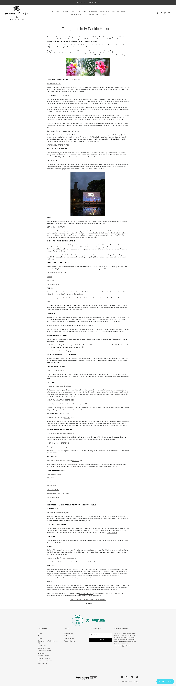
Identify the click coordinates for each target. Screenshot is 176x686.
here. (81, 310)
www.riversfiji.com (59, 370)
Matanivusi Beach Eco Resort (102, 298)
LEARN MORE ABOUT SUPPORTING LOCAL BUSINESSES (88, 599)
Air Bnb (49, 501)
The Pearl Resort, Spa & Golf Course (58, 493)
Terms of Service (69, 641)
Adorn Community (44, 658)
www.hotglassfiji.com (62, 513)
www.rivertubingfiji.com (63, 386)
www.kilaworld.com (69, 433)
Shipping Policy (69, 638)
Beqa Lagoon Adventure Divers (56, 272)
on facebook (73, 562)
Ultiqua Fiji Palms (52, 478)
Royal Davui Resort (53, 489)
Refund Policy (68, 636)
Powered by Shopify (133, 681)
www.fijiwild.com (112, 532)
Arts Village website (118, 155)
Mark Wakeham (78, 221)
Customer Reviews (44, 648)
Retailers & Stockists (44, 651)
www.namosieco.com (71, 558)
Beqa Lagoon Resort (53, 284)
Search (40, 636)
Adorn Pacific (124, 681)
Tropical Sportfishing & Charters (118, 233)
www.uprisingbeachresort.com (71, 447)
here (97, 115)
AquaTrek (49, 276)
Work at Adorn (42, 663)
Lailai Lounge (118, 245)
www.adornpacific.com (54, 83)
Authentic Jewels (43, 656)
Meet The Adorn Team (45, 661)
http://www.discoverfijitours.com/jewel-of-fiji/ (73, 404)
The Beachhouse (71, 298)
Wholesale (41, 653)
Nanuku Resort (51, 486)
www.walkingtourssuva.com (112, 587)
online (92, 166)
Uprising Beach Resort (54, 474)
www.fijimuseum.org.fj (86, 593)
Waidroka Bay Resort (84, 298)
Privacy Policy (68, 633)
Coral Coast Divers (52, 280)
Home (40, 633)
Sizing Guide (42, 645)
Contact (40, 638)
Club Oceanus (51, 482)
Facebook (67, 417)
